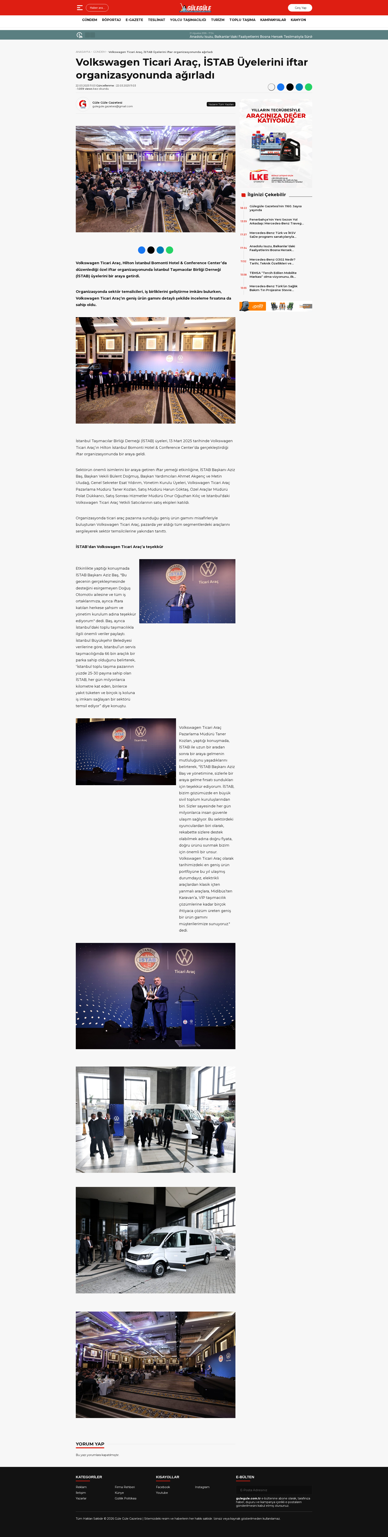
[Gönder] (307, 1490)
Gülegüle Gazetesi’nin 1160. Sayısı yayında (276, 208)
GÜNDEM (89, 20)
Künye (119, 1493)
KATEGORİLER (89, 1477)
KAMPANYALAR (273, 20)
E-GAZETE (134, 20)
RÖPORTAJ (111, 20)
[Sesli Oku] (271, 87)
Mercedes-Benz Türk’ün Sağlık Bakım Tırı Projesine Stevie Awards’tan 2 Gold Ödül (273, 288)
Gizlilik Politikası (125, 1498)
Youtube (162, 1493)
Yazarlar (81, 1498)
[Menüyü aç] (80, 8)
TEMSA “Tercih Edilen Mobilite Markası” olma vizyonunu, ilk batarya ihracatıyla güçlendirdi (273, 275)
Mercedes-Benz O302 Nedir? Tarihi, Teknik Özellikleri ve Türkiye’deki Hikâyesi (272, 261)
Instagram (202, 1487)
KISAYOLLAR (167, 1477)
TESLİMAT (156, 20)
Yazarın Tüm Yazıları (221, 104)
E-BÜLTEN (245, 1477)
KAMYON (298, 20)
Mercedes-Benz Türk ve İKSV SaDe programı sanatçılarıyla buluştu (273, 235)
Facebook (163, 1487)
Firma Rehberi (125, 1487)
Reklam (81, 1487)
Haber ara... (97, 7)
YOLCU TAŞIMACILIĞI (188, 20)
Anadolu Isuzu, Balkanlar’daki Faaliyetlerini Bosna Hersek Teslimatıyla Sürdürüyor (164, 37)
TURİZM (218, 20)
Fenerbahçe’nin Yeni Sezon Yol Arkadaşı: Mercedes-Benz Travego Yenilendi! (277, 221)
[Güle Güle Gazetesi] (195, 7)
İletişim (81, 1493)
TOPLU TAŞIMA (242, 20)
